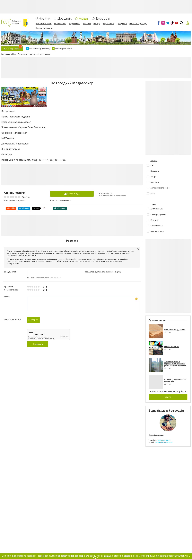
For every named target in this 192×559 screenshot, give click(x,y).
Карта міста (108, 24)
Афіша (83, 18)
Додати (168, 397)
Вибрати (34, 320)
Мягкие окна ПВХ (171, 347)
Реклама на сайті (43, 24)
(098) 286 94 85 (164, 440)
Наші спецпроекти (44, 28)
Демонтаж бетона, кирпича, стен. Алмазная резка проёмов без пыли (175, 364)
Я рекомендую (73, 194)
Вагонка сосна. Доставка (174, 330)
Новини (44, 18)
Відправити (38, 344)
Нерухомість (74, 24)
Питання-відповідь (138, 24)
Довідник (64, 18)
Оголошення (60, 24)
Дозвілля (103, 18)
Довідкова (122, 24)
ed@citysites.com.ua (163, 442)
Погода (96, 24)
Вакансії (87, 24)
